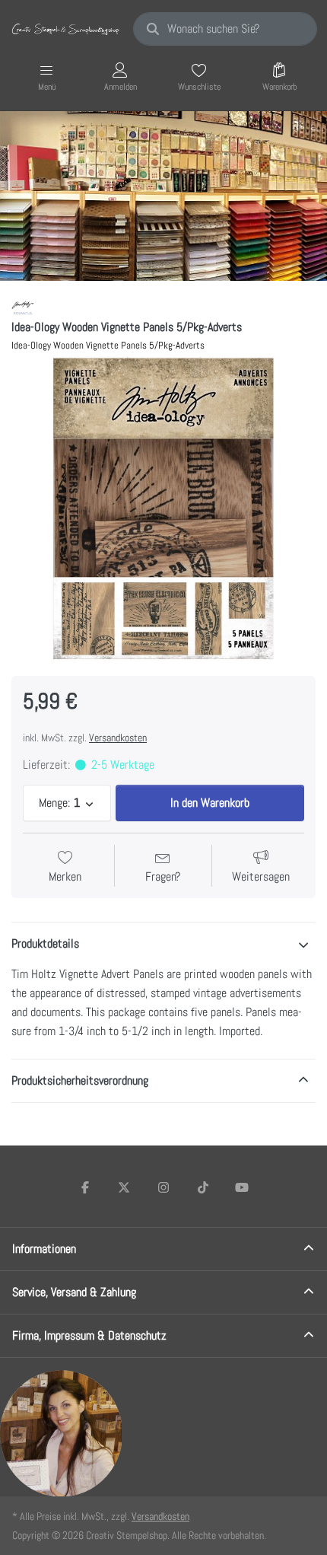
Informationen (44, 1249)
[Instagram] (163, 1187)
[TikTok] (203, 1187)
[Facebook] (85, 1187)
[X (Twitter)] (124, 1187)
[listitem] (163, 508)
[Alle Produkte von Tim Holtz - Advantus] (22, 307)
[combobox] (225, 29)
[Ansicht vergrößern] (163, 508)
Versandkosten (118, 737)
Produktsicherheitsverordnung (79, 1080)
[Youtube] (242, 1187)
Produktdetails (45, 943)
